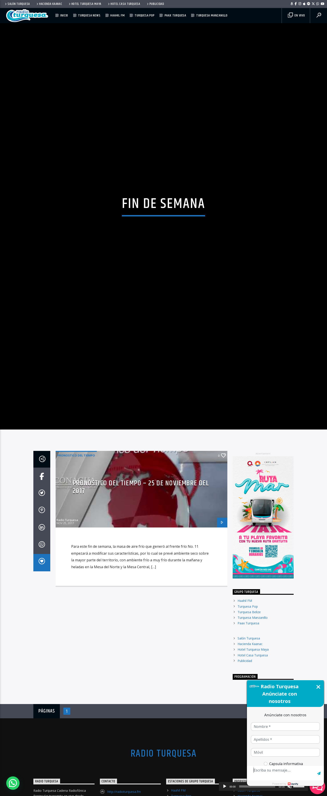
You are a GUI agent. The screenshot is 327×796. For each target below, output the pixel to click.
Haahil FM (117, 15)
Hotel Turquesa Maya (86, 4)
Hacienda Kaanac (50, 4)
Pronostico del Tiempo (76, 487)
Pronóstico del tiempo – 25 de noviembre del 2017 (141, 518)
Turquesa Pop (145, 15)
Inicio (64, 15)
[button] (13, 783)
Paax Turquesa (175, 15)
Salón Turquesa (19, 4)
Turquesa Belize (249, 643)
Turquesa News (89, 15)
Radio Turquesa (67, 552)
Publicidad (156, 4)
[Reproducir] (224, 786)
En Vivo (299, 15)
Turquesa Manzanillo (212, 15)
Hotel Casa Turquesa (125, 4)
